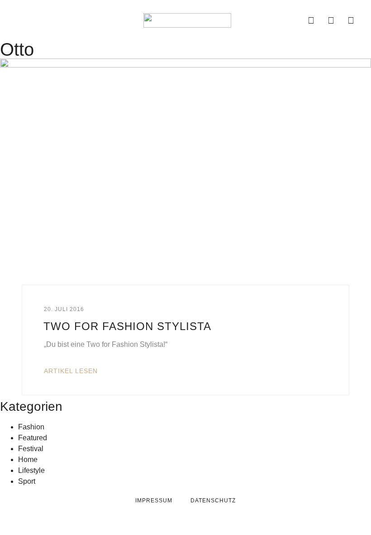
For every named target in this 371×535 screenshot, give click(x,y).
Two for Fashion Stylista (127, 326)
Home (28, 459)
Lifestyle (31, 470)
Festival (30, 448)
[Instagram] (331, 20)
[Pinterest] (351, 20)
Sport (26, 481)
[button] (19, 20)
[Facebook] (311, 20)
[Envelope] (291, 20)
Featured (32, 438)
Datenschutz (213, 500)
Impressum (153, 500)
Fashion (31, 427)
